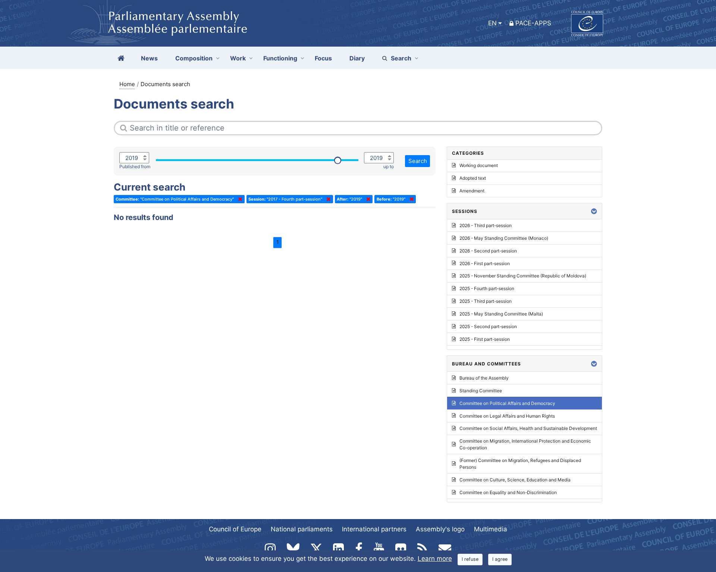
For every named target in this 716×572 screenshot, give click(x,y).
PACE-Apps (533, 23)
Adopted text (472, 178)
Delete (238, 199)
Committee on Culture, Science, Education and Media (515, 480)
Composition (194, 58)
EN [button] (492, 23)
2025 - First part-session (484, 339)
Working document (478, 165)
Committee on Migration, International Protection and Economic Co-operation (525, 444)
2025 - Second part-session (488, 326)
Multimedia (490, 529)
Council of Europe (235, 529)
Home (127, 84)
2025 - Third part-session (485, 301)
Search (401, 58)
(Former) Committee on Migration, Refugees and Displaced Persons (520, 464)
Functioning (280, 58)
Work (238, 58)
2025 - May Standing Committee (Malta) (501, 314)
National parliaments (302, 529)
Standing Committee (480, 390)
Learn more (435, 558)
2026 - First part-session (484, 263)
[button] (594, 211)
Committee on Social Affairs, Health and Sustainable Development (528, 428)
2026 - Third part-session (485, 225)
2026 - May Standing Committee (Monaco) (503, 238)
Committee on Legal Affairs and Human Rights (507, 416)
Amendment (471, 191)
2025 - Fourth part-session (486, 288)
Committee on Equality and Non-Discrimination (508, 492)
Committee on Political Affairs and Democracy (507, 403)
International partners (374, 529)
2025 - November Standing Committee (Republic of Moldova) (522, 276)
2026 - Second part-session (488, 251)
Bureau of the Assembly (484, 378)
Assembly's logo (440, 529)
